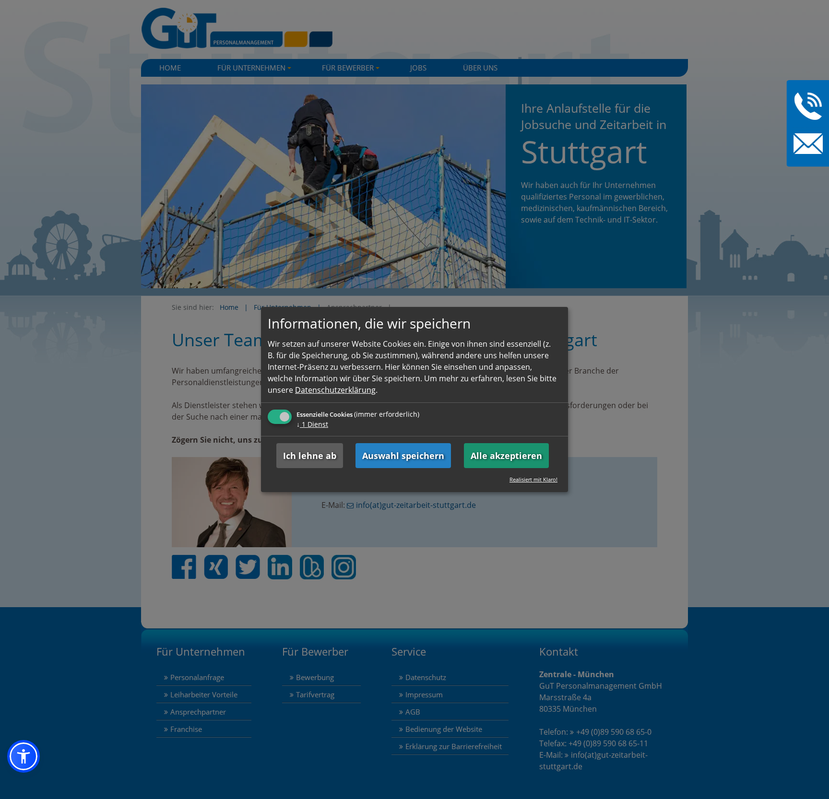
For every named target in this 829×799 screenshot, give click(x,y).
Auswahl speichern (403, 455)
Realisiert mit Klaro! (533, 479)
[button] (23, 756)
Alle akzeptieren (506, 455)
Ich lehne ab (309, 455)
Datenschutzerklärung (335, 390)
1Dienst (312, 424)
